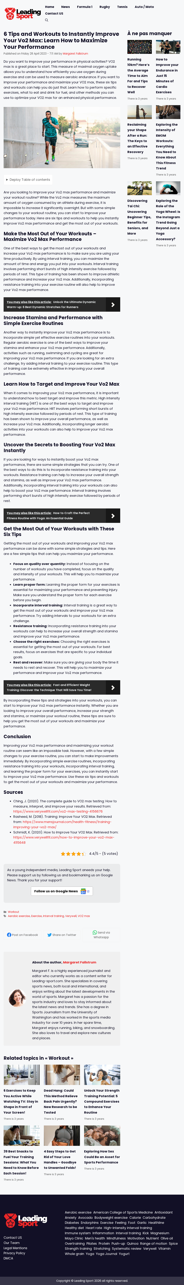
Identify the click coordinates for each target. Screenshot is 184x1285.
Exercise (36, 916)
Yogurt (124, 1254)
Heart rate (94, 1228)
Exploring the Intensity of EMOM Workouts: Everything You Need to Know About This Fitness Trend (167, 146)
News (65, 7)
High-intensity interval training (128, 1228)
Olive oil (167, 1238)
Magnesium (160, 1233)
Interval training (53, 916)
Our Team (12, 1243)
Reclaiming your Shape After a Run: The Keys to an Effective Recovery (137, 138)
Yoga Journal (106, 1254)
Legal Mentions (15, 1248)
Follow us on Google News (56, 891)
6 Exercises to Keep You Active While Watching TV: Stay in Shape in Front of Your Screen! (21, 1102)
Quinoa (132, 1243)
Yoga (90, 1254)
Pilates (91, 1243)
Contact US (54, 13)
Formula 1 (84, 7)
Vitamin (164, 1248)
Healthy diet (74, 1228)
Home (49, 7)
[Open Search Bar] (47, 20)
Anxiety (70, 1217)
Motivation (136, 1238)
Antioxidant (164, 1212)
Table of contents (30, 179)
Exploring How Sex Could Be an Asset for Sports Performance (102, 1157)
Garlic (142, 1223)
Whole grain (74, 1254)
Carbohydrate (154, 1217)
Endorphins (90, 1223)
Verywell (71, 916)
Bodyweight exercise (111, 1217)
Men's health (95, 1238)
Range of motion (153, 1243)
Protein (104, 1243)
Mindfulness (116, 1238)
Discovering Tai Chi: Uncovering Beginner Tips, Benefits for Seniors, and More (139, 217)
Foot (131, 1223)
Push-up (118, 1243)
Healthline (156, 1223)
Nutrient (152, 1238)
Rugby (105, 7)
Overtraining (75, 1243)
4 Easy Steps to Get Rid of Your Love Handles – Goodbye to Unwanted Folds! (60, 1159)
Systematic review (126, 1248)
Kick (146, 1233)
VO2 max (84, 916)
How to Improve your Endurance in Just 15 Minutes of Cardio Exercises (167, 75)
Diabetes (72, 1223)
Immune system (78, 1233)
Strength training (78, 1248)
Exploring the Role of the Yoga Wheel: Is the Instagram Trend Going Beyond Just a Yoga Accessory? (168, 219)
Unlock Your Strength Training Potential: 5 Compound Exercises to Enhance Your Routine (101, 1102)
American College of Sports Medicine (123, 1212)
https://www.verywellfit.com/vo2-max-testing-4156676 (58, 811)
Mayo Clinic (74, 1238)
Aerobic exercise (19, 916)
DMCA (8, 1258)
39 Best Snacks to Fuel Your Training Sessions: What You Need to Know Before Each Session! (21, 1162)
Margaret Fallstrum (79, 962)
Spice (173, 1243)
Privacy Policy (14, 1253)
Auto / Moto (144, 7)
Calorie (135, 1217)
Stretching (102, 1248)
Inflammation (103, 1233)
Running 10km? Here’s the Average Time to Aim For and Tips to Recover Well (138, 75)
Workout (13, 912)
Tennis (122, 7)
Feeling (120, 1223)
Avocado (85, 1217)
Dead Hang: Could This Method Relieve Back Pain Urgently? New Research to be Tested (61, 1102)
